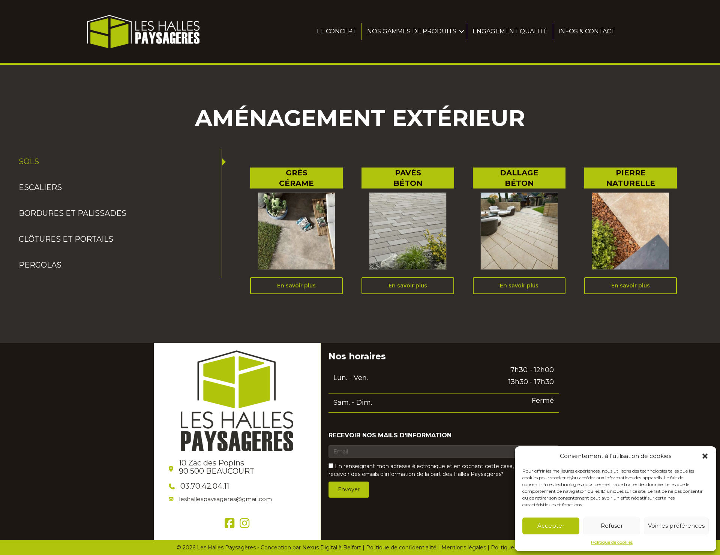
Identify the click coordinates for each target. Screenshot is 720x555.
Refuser (612, 525)
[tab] (118, 162)
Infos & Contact (586, 31)
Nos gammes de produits (411, 31)
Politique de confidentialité (401, 547)
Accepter (550, 525)
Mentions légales (463, 547)
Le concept (336, 31)
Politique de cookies (612, 542)
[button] (705, 456)
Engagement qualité (510, 31)
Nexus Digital (319, 547)
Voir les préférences (676, 525)
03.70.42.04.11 (204, 486)
